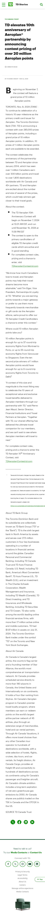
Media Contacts (19, 852)
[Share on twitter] (13, 822)
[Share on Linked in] (26, 822)
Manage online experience (22, 888)
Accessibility (22, 878)
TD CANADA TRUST (12, 19)
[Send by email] (32, 822)
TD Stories (22, 4)
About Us (22, 881)
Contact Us (36, 852)
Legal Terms (22, 875)
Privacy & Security (22, 871)
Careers (22, 885)
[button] (3, 4)
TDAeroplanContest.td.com (25, 266)
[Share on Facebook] (19, 822)
